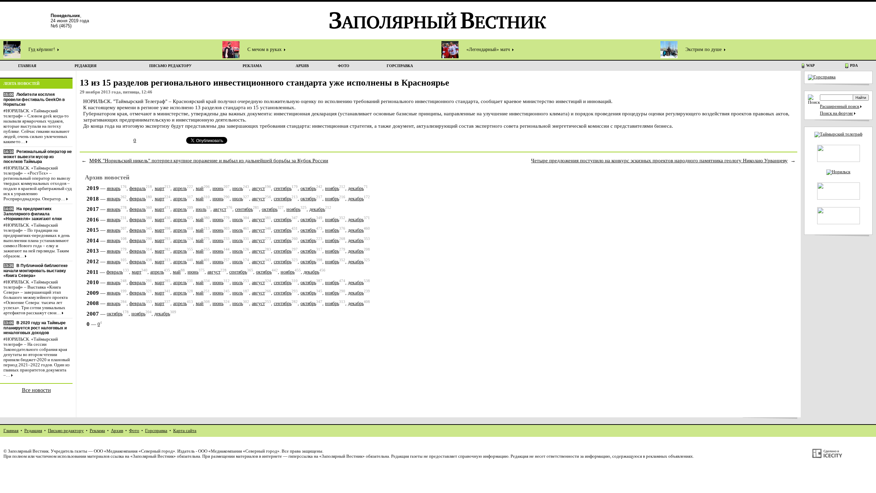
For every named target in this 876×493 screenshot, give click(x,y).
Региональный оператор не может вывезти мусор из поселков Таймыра (37, 156)
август (258, 188)
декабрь (356, 188)
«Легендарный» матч (488, 49)
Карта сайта (184, 430)
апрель (180, 188)
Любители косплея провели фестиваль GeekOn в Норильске (34, 99)
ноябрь (332, 188)
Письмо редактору (66, 430)
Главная (10, 430)
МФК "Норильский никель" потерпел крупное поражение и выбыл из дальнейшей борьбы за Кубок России (208, 160)
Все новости (36, 390)
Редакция (33, 430)
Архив (117, 430)
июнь (217, 188)
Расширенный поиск (839, 106)
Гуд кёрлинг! (42, 49)
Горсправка (156, 430)
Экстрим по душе (704, 49)
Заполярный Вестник (28, 451)
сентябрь (283, 188)
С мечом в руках (265, 49)
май (200, 188)
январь (113, 188)
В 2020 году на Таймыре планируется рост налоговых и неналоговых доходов (35, 327)
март (159, 188)
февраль (137, 188)
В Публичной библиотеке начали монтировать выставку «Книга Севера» (35, 270)
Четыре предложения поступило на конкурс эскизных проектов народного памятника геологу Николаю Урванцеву (659, 160)
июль (237, 188)
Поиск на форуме (836, 113)
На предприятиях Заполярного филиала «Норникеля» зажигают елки (32, 213)
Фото (134, 430)
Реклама (97, 430)
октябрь (308, 188)
